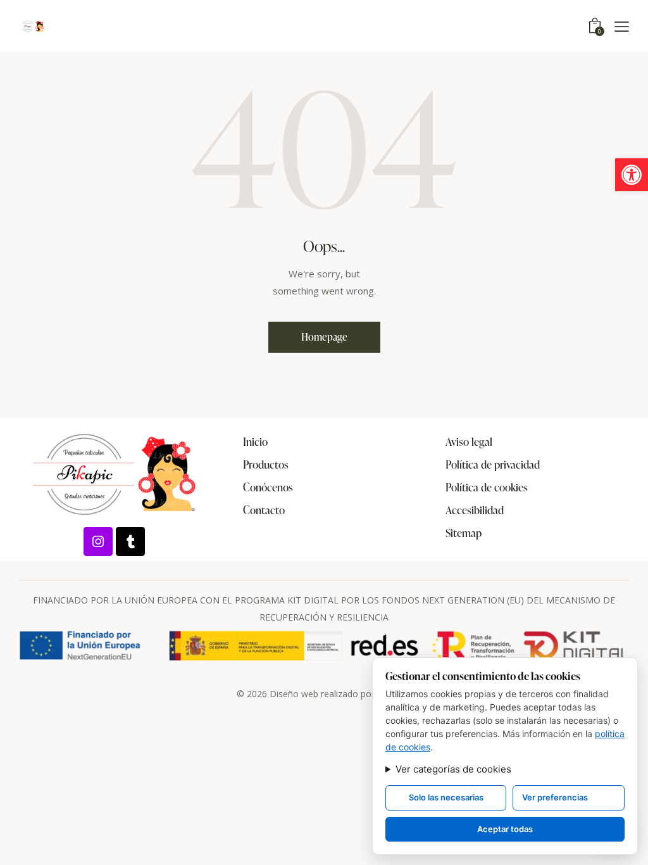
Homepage (324, 337)
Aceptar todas (505, 829)
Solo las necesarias (446, 797)
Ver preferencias (555, 797)
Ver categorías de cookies (453, 769)
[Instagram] (98, 541)
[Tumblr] (130, 541)
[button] (631, 174)
